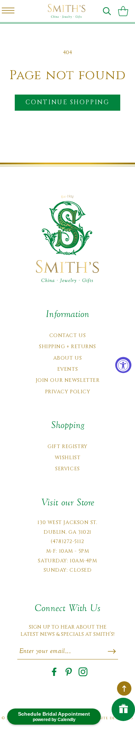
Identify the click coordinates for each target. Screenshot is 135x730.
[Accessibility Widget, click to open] (123, 365)
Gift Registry (67, 446)
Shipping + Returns (67, 346)
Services (67, 468)
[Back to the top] (124, 688)
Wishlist (67, 457)
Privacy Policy (67, 391)
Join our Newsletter (68, 380)
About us (67, 358)
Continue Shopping (67, 102)
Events (67, 369)
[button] (107, 11)
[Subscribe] (111, 651)
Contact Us (67, 335)
